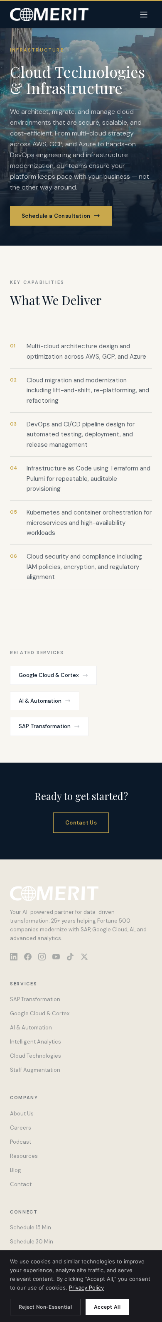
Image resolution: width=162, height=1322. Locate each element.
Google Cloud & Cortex (49, 675)
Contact (21, 1184)
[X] (84, 956)
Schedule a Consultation (56, 215)
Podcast (20, 1141)
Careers (20, 1127)
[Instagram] (42, 956)
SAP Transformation (45, 726)
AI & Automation (40, 700)
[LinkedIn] (13, 956)
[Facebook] (28, 956)
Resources (24, 1156)
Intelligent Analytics (35, 1041)
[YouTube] (56, 956)
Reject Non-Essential (45, 1307)
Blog (15, 1170)
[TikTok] (70, 956)
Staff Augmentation (35, 1069)
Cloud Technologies (35, 1055)
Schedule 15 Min (30, 1227)
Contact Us (81, 822)
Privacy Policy (86, 1287)
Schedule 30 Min (31, 1241)
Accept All (107, 1307)
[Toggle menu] (143, 14)
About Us (22, 1113)
